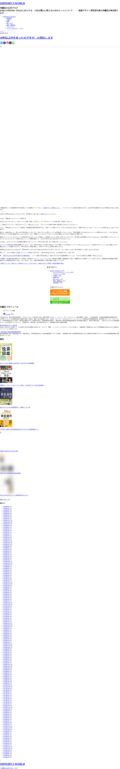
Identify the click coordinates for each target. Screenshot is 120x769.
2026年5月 (6, 511)
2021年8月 (6, 609)
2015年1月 (6, 745)
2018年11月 (6, 666)
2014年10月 (6, 750)
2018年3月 (6, 680)
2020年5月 (6, 635)
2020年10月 (6, 626)
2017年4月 (6, 698)
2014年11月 (6, 748)
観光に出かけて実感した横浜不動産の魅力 (51, 263)
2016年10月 (6, 709)
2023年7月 (6, 570)
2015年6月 (6, 736)
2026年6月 (6, 510)
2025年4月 (6, 534)
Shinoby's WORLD (55, 271)
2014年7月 (6, 755)
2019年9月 (6, 649)
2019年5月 (6, 655)
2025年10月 (6, 523)
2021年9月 (6, 607)
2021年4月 (6, 616)
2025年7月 (6, 529)
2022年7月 (6, 590)
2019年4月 (6, 657)
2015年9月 (6, 731)
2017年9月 (6, 690)
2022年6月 (6, 592)
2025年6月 (6, 530)
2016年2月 (6, 722)
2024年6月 (6, 551)
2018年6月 (6, 674)
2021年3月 (6, 618)
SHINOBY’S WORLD (9, 16)
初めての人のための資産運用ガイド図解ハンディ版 (15, 407)
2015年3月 (6, 741)
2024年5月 (6, 553)
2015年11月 (6, 728)
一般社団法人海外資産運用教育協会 (10, 332)
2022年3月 (6, 597)
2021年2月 (6, 619)
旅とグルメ (10, 23)
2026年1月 (6, 518)
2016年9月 (6, 710)
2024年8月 (6, 547)
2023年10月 (6, 565)
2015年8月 (6, 733)
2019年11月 (6, 645)
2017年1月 (6, 704)
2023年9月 (6, 566)
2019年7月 (6, 652)
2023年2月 (6, 578)
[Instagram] (7, 43)
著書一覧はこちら (5, 499)
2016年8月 (6, 712)
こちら (98, 255)
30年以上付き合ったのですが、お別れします (26, 37)
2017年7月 (6, 693)
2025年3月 (6, 535)
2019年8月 (6, 650)
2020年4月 (6, 637)
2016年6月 (6, 716)
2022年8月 (6, 589)
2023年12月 (6, 561)
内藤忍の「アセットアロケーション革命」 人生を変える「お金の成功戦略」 (22, 385)
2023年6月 (6, 571)
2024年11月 (6, 542)
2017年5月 (6, 697)
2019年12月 (6, 643)
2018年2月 (6, 681)
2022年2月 (6, 599)
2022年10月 (6, 585)
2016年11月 (6, 707)
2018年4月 (6, 678)
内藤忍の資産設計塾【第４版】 (9, 451)
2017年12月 (6, 685)
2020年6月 (6, 633)
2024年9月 (6, 546)
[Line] (13, 43)
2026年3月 (6, 515)
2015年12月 (6, 726)
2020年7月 (6, 631)
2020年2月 (6, 640)
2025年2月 (6, 537)
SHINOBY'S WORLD (12, 3)
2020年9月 (6, 628)
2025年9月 (6, 525)
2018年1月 (6, 683)
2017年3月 (6, 700)
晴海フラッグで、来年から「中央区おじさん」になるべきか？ (19, 263)
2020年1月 (6, 642)
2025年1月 (6, 539)
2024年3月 (6, 556)
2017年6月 (6, 695)
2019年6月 (6, 654)
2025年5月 (6, 532)
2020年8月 (6, 630)
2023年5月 (6, 573)
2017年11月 (6, 686)
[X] (4, 43)
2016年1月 (6, 724)
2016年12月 (6, 705)
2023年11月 (6, 563)
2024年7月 (6, 549)
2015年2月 (6, 743)
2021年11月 (6, 604)
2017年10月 (6, 688)
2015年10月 (6, 729)
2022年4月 (6, 595)
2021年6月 (6, 613)
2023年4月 (6, 575)
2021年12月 (6, 602)
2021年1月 (6, 621)
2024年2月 (6, 558)
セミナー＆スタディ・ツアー (15, 28)
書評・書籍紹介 (11, 25)
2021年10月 (6, 606)
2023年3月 (6, 577)
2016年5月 (6, 717)
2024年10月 (6, 544)
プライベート (10, 27)
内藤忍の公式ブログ (7, 768)
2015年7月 (6, 734)
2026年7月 (6, 508)
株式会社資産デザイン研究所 (8, 325)
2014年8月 (6, 753)
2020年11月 (6, 625)
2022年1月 (6, 601)
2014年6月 (6, 757)
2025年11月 (6, 522)
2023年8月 (6, 568)
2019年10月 (6, 647)
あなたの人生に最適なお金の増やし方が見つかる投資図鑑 (17, 363)
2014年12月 (6, 746)
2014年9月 (6, 752)
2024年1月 (6, 559)
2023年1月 (6, 580)
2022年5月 (6, 594)
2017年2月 (6, 702)
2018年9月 (6, 669)
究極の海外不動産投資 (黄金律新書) (10, 473)
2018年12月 (6, 664)
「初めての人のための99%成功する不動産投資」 (16, 255)
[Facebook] (1, 43)
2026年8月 (6, 506)
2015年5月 (6, 738)
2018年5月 (6, 676)
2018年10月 (6, 668)
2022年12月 (6, 582)
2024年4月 (6, 554)
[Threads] (10, 43)
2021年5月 (6, 614)
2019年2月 (6, 661)
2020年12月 (6, 623)
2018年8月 (6, 671)
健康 (8, 21)
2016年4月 (6, 719)
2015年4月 (6, 740)
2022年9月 (6, 587)
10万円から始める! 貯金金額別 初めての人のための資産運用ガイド (19, 429)
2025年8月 (6, 527)
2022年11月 (6, 583)
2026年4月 (6, 513)
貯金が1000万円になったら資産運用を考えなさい (14, 495)
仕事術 (8, 20)
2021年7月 (6, 611)
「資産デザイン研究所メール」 (51, 208)
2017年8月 (6, 692)
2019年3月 (6, 659)
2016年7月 (6, 714)
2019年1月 (6, 662)
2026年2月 (6, 517)
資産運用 (9, 18)
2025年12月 (6, 520)
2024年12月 (6, 541)
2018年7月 (6, 673)
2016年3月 (6, 721)
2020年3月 (6, 638)
